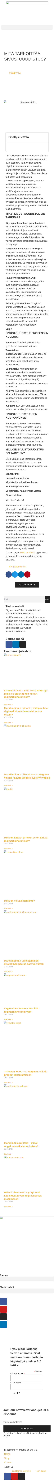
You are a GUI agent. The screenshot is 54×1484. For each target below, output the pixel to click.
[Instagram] (22, 644)
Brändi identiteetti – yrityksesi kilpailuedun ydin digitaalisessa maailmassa (23, 1195)
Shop (6, 1458)
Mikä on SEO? (27, 552)
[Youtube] (3, 1309)
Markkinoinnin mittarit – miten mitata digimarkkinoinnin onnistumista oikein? (26, 711)
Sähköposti (17, 1374)
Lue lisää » (8, 705)
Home (7, 1454)
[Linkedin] (15, 644)
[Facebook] (9, 644)
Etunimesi (15, 1382)
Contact (8, 1462)
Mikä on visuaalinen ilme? (19, 900)
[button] (27, 27)
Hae (47, 599)
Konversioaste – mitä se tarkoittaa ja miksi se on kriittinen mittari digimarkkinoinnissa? (25, 694)
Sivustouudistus (17, 566)
